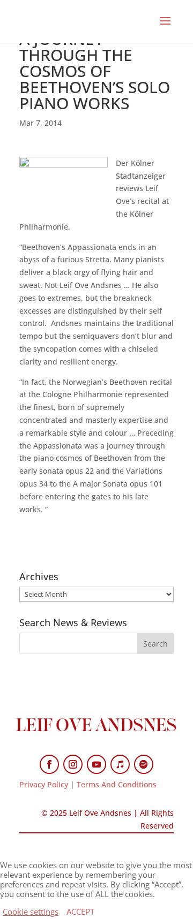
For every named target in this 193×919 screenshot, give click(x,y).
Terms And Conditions (117, 784)
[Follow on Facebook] (49, 764)
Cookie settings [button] (30, 911)
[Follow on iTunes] (120, 764)
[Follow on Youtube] (96, 764)
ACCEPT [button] (80, 911)
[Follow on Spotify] (143, 764)
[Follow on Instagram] (73, 764)
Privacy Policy (43, 784)
